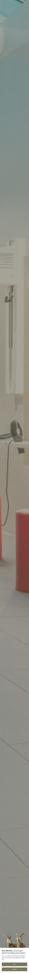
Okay (14, 964)
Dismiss (14, 969)
